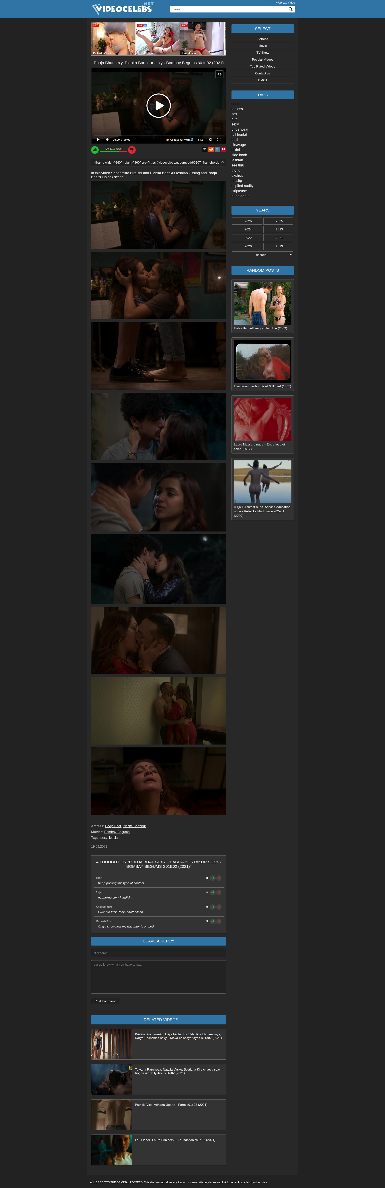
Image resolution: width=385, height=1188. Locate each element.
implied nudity (242, 186)
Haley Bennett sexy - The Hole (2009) (260, 328)
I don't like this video (132, 150)
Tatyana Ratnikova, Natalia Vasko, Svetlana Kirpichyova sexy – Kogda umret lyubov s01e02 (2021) (179, 1071)
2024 (248, 229)
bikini (235, 150)
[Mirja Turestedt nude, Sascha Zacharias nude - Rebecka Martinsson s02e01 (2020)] (262, 502)
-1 (219, 878)
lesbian (237, 160)
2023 (279, 229)
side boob (239, 155)
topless (237, 109)
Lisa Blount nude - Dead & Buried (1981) (262, 386)
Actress (263, 39)
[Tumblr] (217, 149)
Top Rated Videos (262, 66)
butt (234, 119)
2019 (279, 246)
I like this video (95, 150)
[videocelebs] (122, 14)
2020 (248, 246)
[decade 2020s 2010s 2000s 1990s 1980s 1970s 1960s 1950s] (262, 254)
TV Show (262, 52)
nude (235, 104)
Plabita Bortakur (134, 826)
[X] (204, 149)
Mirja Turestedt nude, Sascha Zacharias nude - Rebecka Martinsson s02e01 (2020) (262, 511)
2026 (248, 221)
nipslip (236, 181)
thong (235, 170)
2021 (279, 238)
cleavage (238, 145)
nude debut (240, 196)
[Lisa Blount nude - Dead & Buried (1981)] (262, 382)
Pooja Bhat (113, 826)
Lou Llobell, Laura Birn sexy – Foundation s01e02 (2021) (175, 1140)
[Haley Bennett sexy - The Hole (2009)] (262, 324)
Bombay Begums (117, 832)
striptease (239, 191)
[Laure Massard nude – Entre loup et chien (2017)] (262, 440)
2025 (279, 221)
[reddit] (211, 149)
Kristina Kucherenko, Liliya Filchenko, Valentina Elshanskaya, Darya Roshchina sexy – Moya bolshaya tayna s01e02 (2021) (178, 1036)
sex (234, 114)
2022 (248, 238)
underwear (239, 129)
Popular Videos (262, 59)
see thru (237, 165)
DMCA (262, 80)
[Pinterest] (223, 149)
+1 (212, 878)
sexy (235, 124)
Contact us (262, 73)
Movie (262, 45)
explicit (237, 175)
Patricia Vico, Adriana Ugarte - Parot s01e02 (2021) (171, 1104)
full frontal (239, 134)
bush (235, 140)
